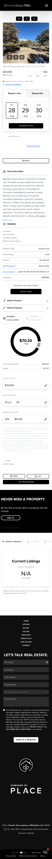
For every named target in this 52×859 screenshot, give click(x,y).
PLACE (47, 825)
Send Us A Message (26, 740)
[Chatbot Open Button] (45, 852)
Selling (26, 631)
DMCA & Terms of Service (28, 856)
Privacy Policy (36, 727)
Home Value (26, 638)
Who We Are (26, 642)
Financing (26, 635)
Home (26, 621)
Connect (26, 645)
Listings (26, 624)
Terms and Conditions (20, 729)
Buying (26, 628)
